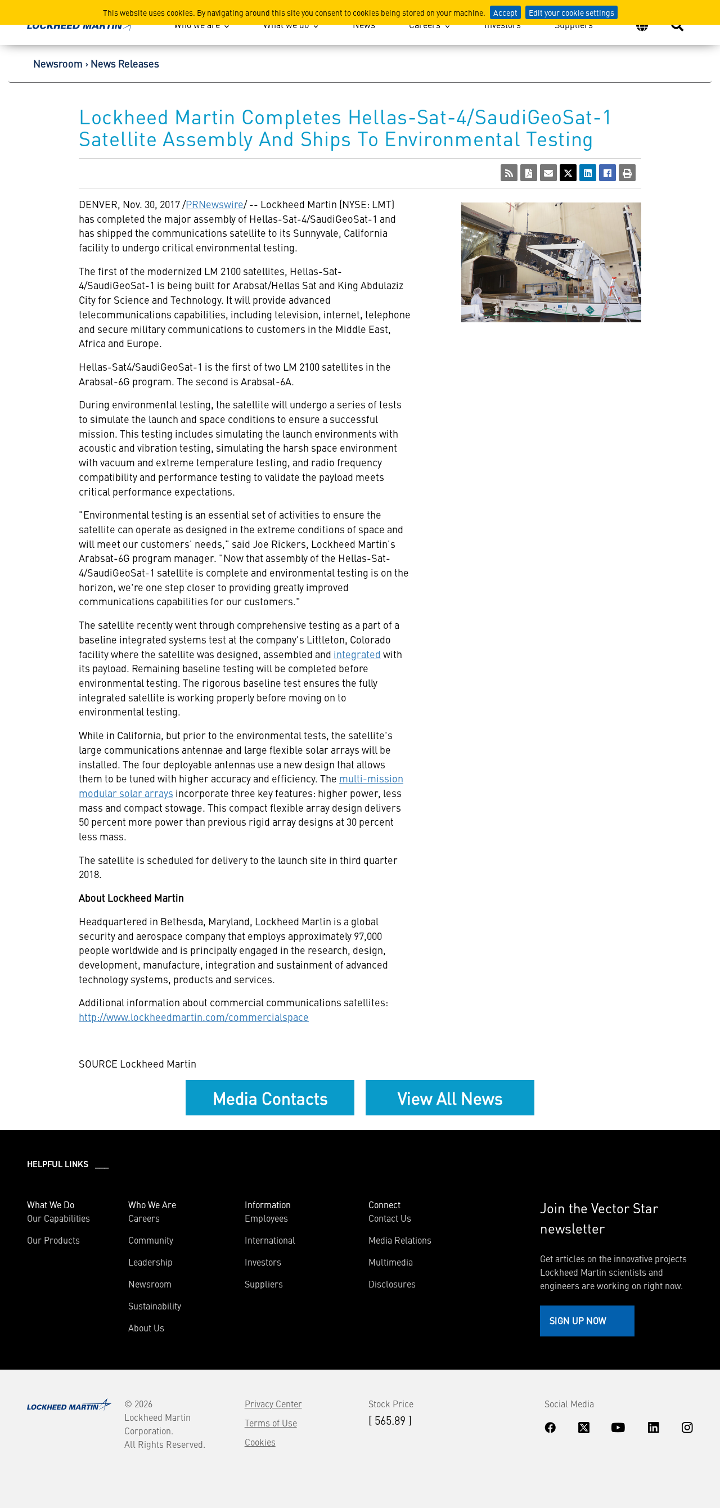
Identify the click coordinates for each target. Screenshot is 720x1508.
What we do (286, 24)
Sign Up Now (578, 1320)
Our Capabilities (58, 1218)
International (270, 1240)
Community (150, 1240)
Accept (505, 12)
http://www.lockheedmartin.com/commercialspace (194, 1017)
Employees (266, 1218)
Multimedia (390, 1261)
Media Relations (399, 1240)
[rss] (509, 172)
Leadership (150, 1261)
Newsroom (58, 63)
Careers (424, 24)
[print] (627, 172)
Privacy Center (273, 1403)
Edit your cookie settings (571, 12)
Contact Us (389, 1218)
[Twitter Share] (568, 172)
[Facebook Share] (607, 172)
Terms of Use (271, 1422)
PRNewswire (215, 204)
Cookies (260, 1441)
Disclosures (392, 1283)
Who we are (197, 24)
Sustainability (154, 1305)
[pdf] (528, 172)
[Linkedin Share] (587, 172)
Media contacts (270, 1097)
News (364, 24)
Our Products (53, 1240)
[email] (548, 172)
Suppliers (574, 24)
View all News (450, 1097)
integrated (357, 654)
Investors (502, 24)
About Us (146, 1327)
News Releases (125, 63)
